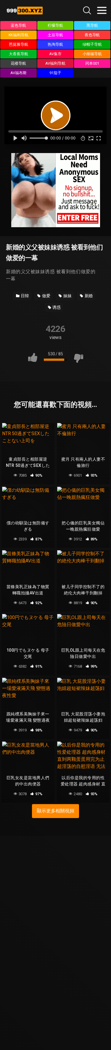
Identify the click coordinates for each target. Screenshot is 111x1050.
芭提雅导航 (18, 44)
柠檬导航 (55, 25)
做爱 (45, 295)
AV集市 (55, 54)
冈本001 (92, 63)
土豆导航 (55, 35)
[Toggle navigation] (102, 10)
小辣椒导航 (92, 54)
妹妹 (67, 295)
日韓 (24, 295)
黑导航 (92, 25)
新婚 (88, 295)
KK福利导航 (19, 35)
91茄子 (55, 73)
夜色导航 (92, 35)
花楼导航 (18, 63)
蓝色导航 (18, 25)
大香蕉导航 (18, 54)
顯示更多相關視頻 (55, 811)
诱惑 (56, 307)
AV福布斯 (18, 73)
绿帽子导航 (92, 44)
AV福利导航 (55, 63)
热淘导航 (55, 44)
